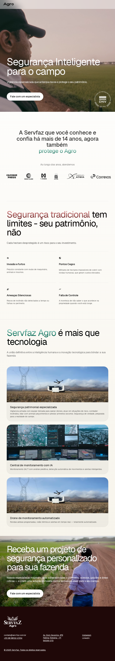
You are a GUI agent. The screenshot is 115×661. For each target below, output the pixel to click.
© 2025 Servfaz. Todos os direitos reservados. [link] (25, 650)
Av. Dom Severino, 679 (53, 635)
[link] (25, 96)
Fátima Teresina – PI (52, 638)
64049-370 (48, 640)
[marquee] (57, 176)
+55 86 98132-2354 (13, 638)
